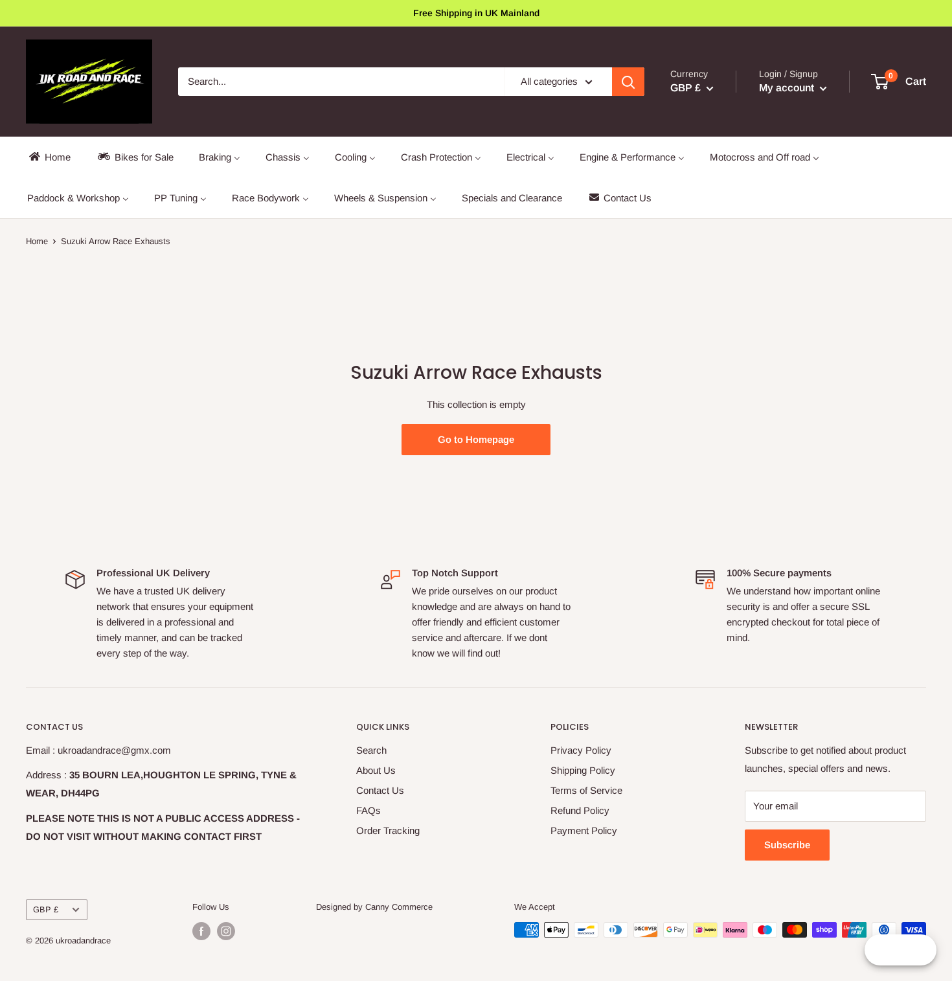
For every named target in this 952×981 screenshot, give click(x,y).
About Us (376, 770)
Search (371, 750)
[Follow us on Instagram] (226, 931)
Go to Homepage (476, 439)
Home (37, 241)
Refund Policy (579, 810)
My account (788, 87)
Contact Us (380, 790)
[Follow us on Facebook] (201, 931)
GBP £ (45, 909)
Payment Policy (583, 830)
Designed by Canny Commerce (374, 907)
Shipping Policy (582, 770)
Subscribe (787, 844)
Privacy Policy (580, 750)
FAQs (368, 810)
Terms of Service (586, 790)
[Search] (628, 81)
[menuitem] (49, 157)
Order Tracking (388, 830)
